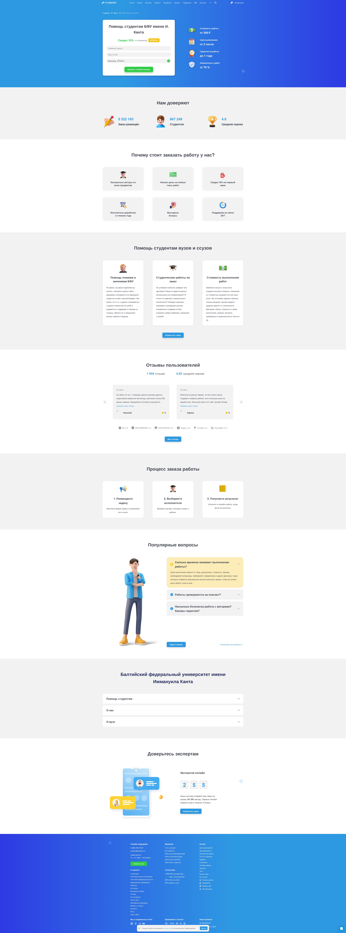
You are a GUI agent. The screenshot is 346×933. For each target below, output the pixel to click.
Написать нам (139, 864)
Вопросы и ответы (136, 906)
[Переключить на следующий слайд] (241, 402)
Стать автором (170, 848)
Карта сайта (134, 914)
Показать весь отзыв (125, 406)
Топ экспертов (135, 897)
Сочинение (203, 862)
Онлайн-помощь (205, 865)
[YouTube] (143, 923)
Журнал (177, 3)
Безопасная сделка (137, 891)
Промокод (112, 61)
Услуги (131, 3)
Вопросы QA (206, 886)
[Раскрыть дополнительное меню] (210, 2)
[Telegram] (139, 923)
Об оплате (134, 888)
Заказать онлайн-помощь (138, 69)
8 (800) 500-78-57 (136, 848)
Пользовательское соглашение (141, 876)
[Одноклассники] (135, 923)
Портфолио (167, 3)
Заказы (139, 3)
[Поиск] (215, 2)
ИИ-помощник (207, 889)
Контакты (203, 3)
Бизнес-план (203, 874)
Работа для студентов (173, 862)
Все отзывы (173, 439)
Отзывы (133, 894)
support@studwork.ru (137, 851)
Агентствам (134, 900)
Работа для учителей (172, 859)
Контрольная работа (206, 853)
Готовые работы (208, 880)
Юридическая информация (140, 882)
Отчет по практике (205, 856)
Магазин (157, 3)
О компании (134, 874)
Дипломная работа (206, 848)
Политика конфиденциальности (141, 879)
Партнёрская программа (138, 903)
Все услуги (203, 877)
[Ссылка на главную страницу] (109, 2)
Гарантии (133, 885)
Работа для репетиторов (173, 856)
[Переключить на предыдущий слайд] (105, 402)
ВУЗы (132, 911)
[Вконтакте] (131, 923)
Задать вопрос (176, 644)
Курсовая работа (205, 851)
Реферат (202, 859)
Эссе (201, 871)
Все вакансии (170, 851)
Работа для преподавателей (175, 853)
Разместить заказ (173, 335)
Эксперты (148, 3)
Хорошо (203, 928)
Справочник (187, 3)
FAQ (195, 3)
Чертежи (202, 868)
